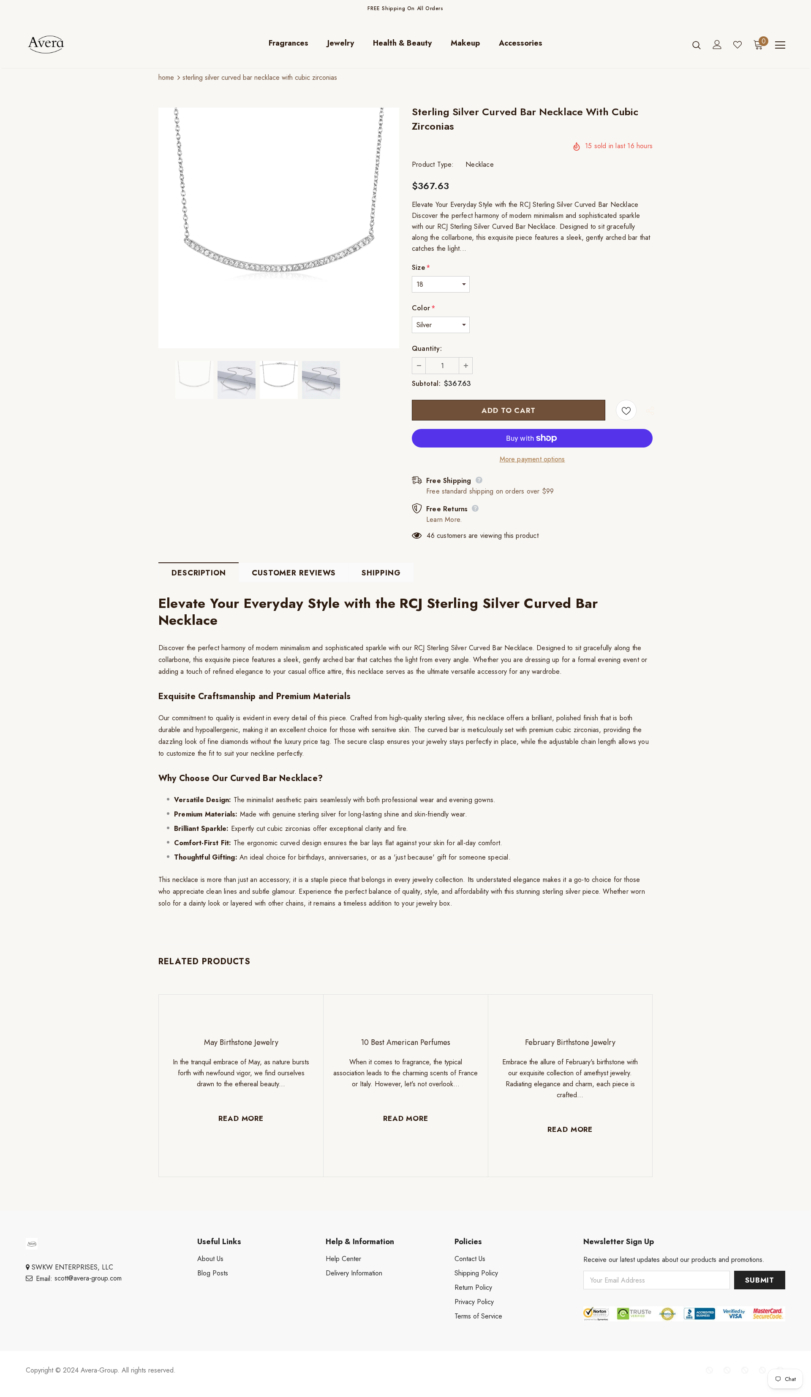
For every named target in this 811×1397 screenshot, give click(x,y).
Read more (241, 1118)
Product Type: (433, 164)
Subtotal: (426, 383)
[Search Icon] (696, 45)
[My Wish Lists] (737, 45)
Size (421, 267)
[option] (278, 228)
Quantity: (427, 348)
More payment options (532, 459)
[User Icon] (717, 44)
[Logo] (75, 44)
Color (423, 308)
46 (430, 535)
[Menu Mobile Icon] (780, 45)
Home (166, 77)
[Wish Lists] (626, 410)
